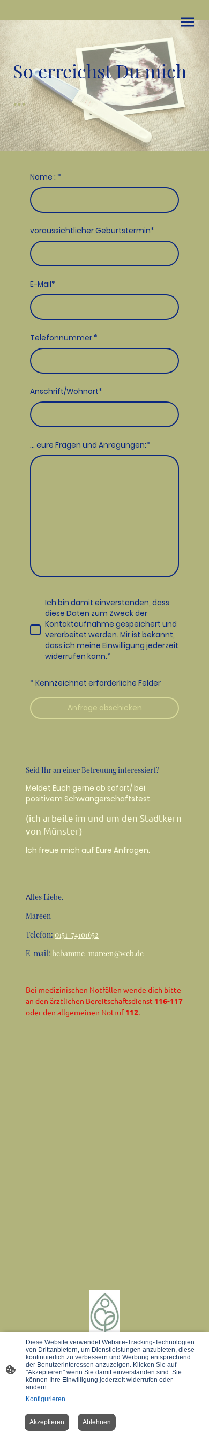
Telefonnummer (64, 338)
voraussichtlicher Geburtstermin (92, 231)
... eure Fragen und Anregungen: (90, 445)
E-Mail (42, 284)
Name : (45, 177)
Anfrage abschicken (105, 708)
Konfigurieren (45, 1399)
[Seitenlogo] (104, 1313)
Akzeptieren (46, 1422)
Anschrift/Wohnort (66, 391)
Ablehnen (97, 1422)
